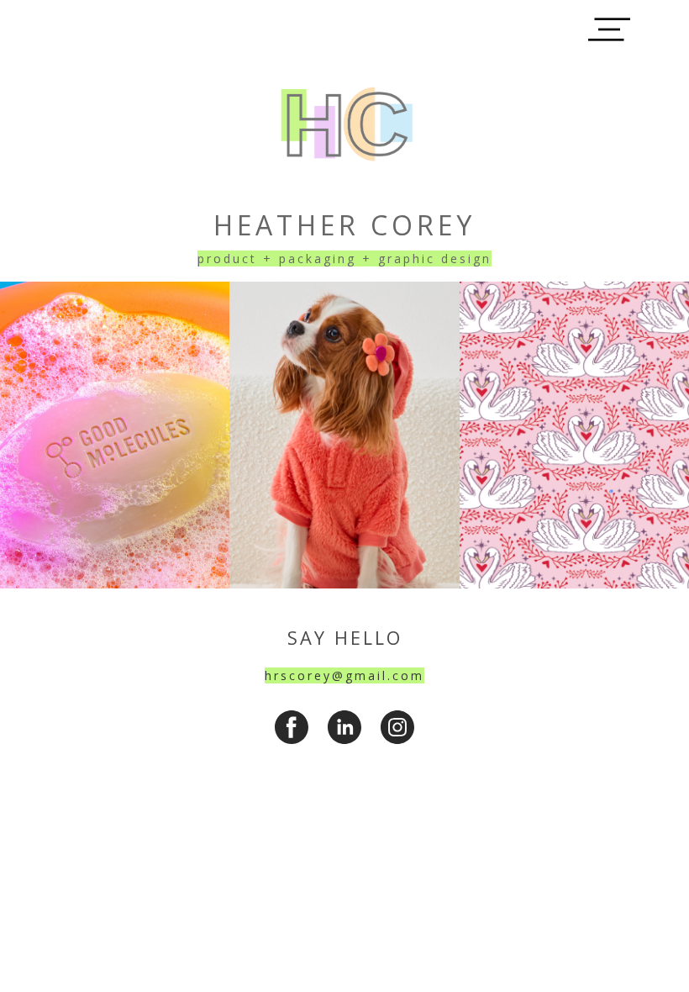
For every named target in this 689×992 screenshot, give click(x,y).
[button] (609, 29)
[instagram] (397, 727)
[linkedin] (344, 727)
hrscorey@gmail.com (344, 675)
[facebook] (291, 727)
